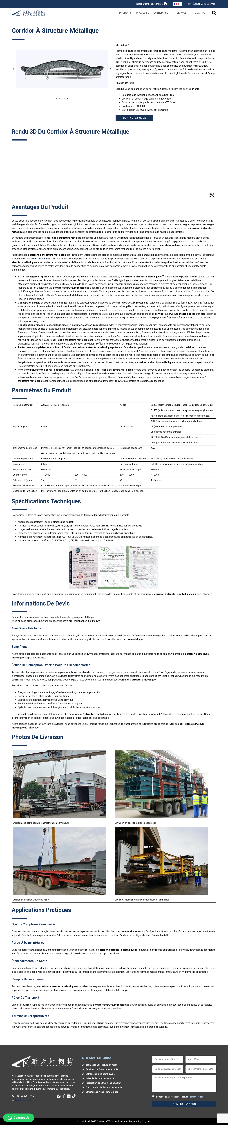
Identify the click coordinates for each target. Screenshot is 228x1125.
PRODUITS (125, 12)
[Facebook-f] (64, 1096)
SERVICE (181, 12)
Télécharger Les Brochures (149, 4)
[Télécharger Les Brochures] (165, 3)
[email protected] (24, 1100)
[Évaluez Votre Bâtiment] (189, 3)
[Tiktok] (74, 1096)
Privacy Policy (196, 1097)
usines (30, 529)
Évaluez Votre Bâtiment (204, 4)
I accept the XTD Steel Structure (179, 1097)
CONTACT (201, 12)
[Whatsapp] (59, 1096)
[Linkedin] (69, 1096)
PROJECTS (142, 12)
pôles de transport (42, 258)
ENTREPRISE (160, 12)
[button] (14, 69)
